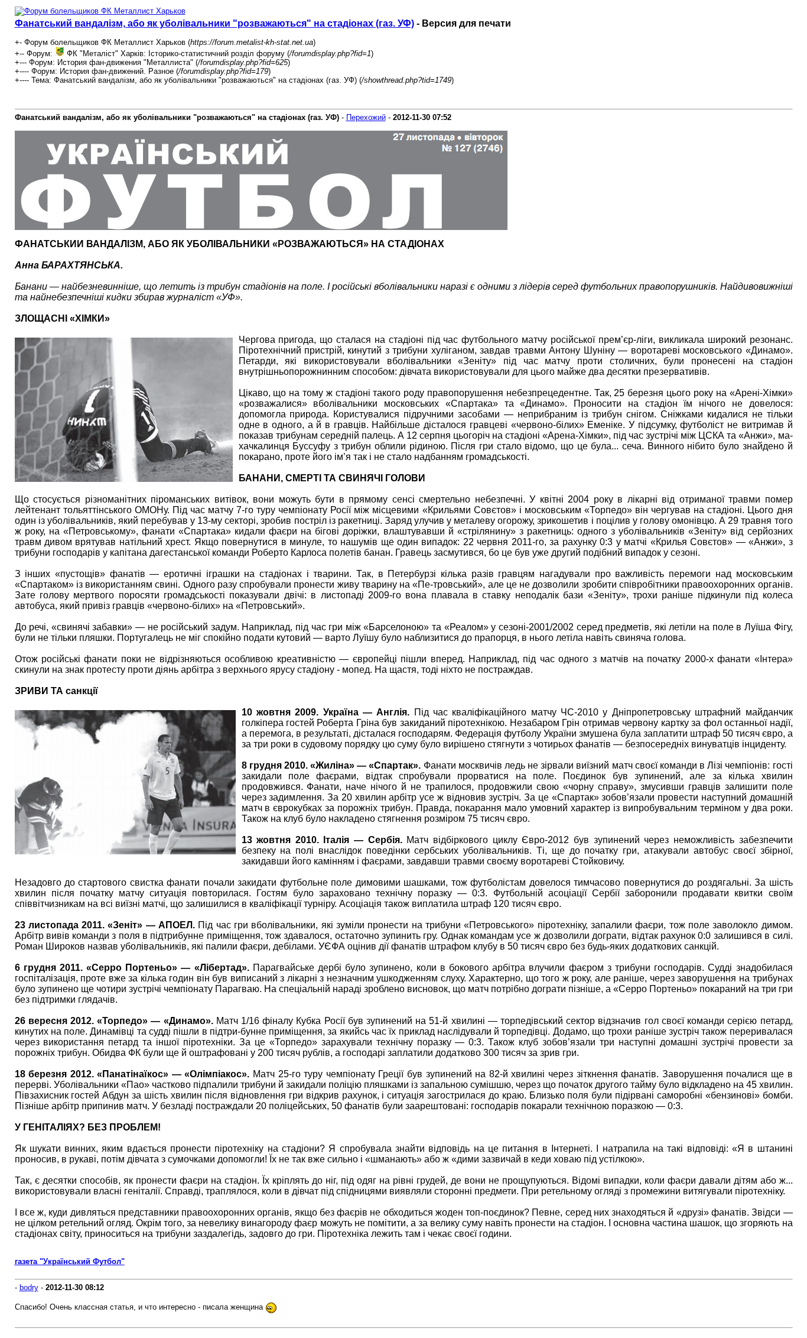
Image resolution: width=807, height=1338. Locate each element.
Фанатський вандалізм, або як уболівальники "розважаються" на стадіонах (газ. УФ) (214, 23)
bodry (28, 1287)
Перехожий (366, 117)
